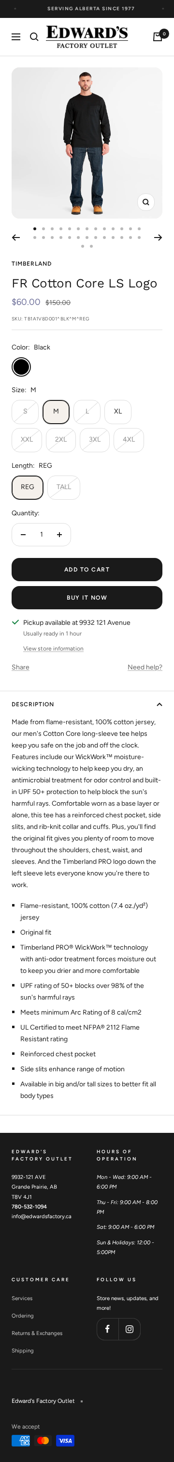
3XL (95, 439)
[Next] (158, 237)
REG (27, 487)
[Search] (34, 36)
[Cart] (157, 36)
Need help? (145, 667)
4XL (129, 439)
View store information (53, 648)
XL (118, 411)
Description (33, 704)
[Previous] (16, 237)
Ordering (23, 1315)
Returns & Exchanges (37, 1333)
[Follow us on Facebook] (107, 1329)
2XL (61, 439)
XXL (27, 439)
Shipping (23, 1350)
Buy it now (87, 597)
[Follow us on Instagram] (129, 1329)
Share (20, 667)
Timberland (32, 263)
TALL (64, 487)
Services (22, 1298)
